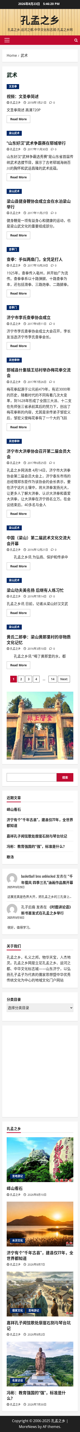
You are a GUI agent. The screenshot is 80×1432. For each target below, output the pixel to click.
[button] (7, 40)
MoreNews (28, 1426)
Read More (20, 120)
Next (64, 679)
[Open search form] (76, 40)
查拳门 (13, 249)
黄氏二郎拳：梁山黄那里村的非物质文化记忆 (39, 639)
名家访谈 (17, 1380)
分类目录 (14, 999)
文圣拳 (13, 86)
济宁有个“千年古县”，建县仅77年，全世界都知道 (40, 1255)
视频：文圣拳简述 (23, 96)
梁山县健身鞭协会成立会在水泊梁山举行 (39, 204)
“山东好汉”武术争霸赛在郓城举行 (36, 143)
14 (52, 679)
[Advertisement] (40, 1070)
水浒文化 (17, 1240)
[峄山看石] (40, 1159)
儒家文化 (17, 1310)
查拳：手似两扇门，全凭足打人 (35, 259)
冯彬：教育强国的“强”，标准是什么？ (36, 846)
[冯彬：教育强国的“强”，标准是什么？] (40, 1364)
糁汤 (10, 856)
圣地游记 (17, 1176)
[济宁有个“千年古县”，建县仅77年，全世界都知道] (40, 1224)
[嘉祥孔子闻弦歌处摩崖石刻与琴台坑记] (40, 1294)
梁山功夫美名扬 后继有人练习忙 (35, 590)
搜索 (65, 777)
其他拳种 (14, 360)
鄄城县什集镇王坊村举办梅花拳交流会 (39, 372)
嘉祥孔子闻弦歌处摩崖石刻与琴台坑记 (37, 836)
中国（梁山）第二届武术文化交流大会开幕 (39, 540)
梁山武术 (14, 133)
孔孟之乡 (40, 19)
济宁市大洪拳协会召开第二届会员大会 (39, 453)
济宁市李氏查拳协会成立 (29, 317)
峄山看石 (14, 809)
